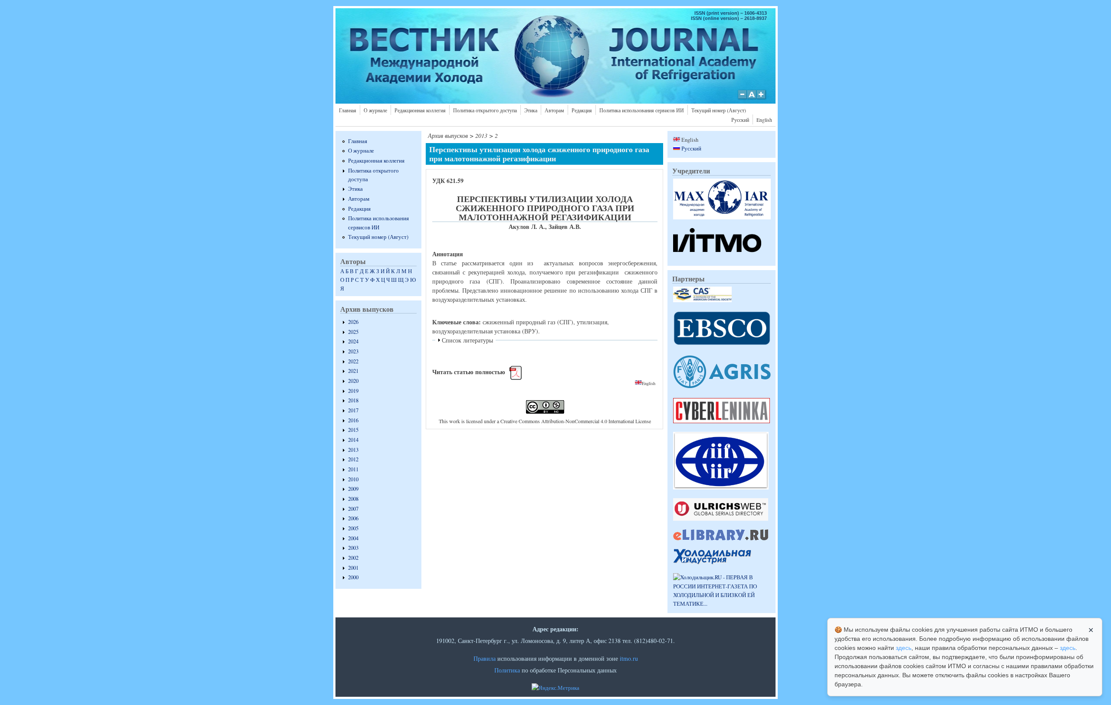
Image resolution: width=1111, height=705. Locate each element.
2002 (353, 557)
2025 (353, 332)
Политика (507, 670)
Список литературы (467, 340)
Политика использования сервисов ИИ (641, 110)
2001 (353, 567)
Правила (484, 658)
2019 (353, 391)
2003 (353, 548)
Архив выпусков (448, 135)
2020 (353, 381)
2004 (353, 538)
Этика (530, 110)
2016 (353, 420)
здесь (903, 647)
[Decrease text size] (742, 98)
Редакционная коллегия (420, 110)
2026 (353, 322)
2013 (353, 450)
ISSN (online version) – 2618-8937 (729, 18)
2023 (353, 351)
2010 (353, 479)
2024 (353, 341)
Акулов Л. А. (527, 226)
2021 (353, 371)
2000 (353, 577)
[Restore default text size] (751, 98)
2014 (353, 440)
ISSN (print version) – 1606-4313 (730, 13)
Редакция (582, 110)
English (764, 119)
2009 (353, 489)
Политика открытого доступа (485, 110)
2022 (353, 361)
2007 (353, 508)
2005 (353, 528)
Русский (740, 119)
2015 (353, 430)
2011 (353, 469)
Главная (347, 110)
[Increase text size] (762, 98)
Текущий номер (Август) (718, 110)
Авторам (554, 110)
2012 (353, 459)
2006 (353, 518)
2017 (353, 410)
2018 (353, 400)
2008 (353, 499)
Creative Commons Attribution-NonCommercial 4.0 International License (575, 421)
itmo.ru (629, 658)
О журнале (375, 110)
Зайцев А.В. (565, 226)
